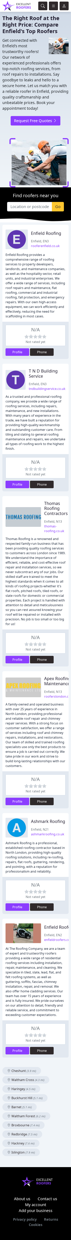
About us (22, 1198)
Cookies (35, 1224)
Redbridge (24, 1134)
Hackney (23, 1143)
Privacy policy (25, 1219)
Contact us (47, 1198)
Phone (42, 352)
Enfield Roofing (46, 233)
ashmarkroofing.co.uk (47, 834)
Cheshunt (23, 1071)
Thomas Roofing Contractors (56, 508)
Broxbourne (25, 1125)
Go (58, 206)
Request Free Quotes (33, 120)
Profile (17, 352)
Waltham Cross (27, 1080)
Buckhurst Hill (27, 1098)
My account (35, 1204)
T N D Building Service (43, 373)
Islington (23, 1152)
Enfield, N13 (53, 521)
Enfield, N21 (40, 829)
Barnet (21, 1107)
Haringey (23, 1089)
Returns (51, 1219)
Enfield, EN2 (53, 935)
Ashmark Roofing (48, 821)
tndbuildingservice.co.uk (47, 389)
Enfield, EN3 (40, 241)
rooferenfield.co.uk (45, 246)
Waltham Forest (28, 1116)
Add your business (35, 1210)
